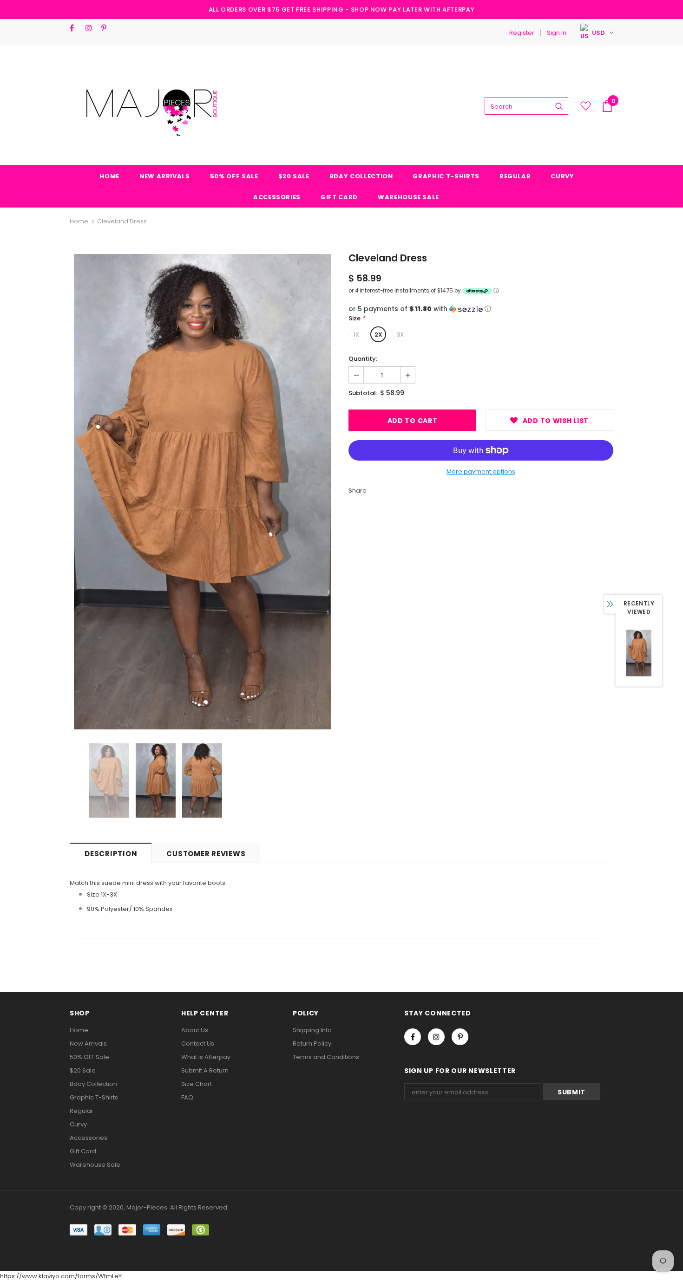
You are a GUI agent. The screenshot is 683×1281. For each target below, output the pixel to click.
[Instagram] (91, 28)
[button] (480, 309)
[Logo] (151, 105)
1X (356, 334)
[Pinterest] (107, 28)
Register (521, 32)
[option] (202, 491)
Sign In (556, 32)
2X (378, 334)
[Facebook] (75, 28)
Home (79, 221)
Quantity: (362, 358)
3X (400, 334)
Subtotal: (362, 393)
